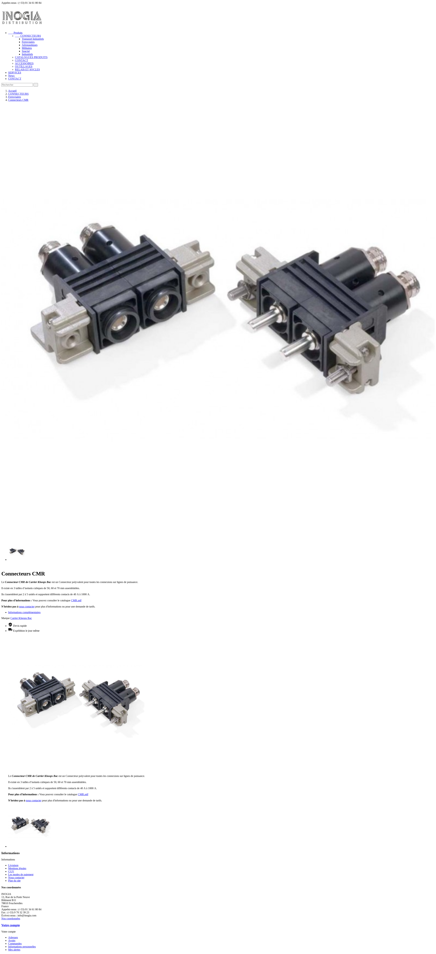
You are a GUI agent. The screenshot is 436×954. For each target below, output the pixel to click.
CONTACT (21, 60)
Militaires (27, 48)
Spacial (26, 51)
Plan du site (14, 880)
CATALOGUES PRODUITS (31, 57)
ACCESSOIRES (24, 63)
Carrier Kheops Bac (21, 618)
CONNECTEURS (28, 35)
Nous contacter (16, 877)
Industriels (27, 54)
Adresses (13, 937)
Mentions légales (17, 868)
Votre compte (10, 925)
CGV (11, 871)
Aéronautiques (29, 45)
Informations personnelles (22, 946)
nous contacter (27, 606)
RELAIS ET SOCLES (27, 69)
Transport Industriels (33, 38)
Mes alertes (14, 949)
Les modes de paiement (20, 874)
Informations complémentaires (24, 612)
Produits (15, 32)
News (11, 75)
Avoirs (11, 940)
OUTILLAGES (23, 66)
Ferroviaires (28, 41)
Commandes (15, 943)
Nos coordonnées (10, 918)
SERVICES (14, 72)
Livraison (13, 865)
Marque (5, 618)
